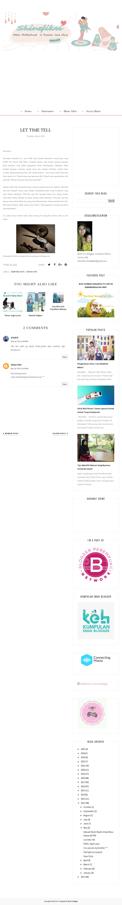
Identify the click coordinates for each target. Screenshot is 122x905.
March (86, 864)
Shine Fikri (16, 364)
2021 (83, 765)
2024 (83, 753)
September (88, 811)
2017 (83, 782)
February (87, 868)
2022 (83, 761)
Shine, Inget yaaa (91, 843)
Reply (65, 357)
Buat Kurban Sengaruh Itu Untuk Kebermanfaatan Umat (96, 286)
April (85, 860)
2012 (83, 803)
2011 (83, 876)
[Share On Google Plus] (60, 264)
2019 (83, 773)
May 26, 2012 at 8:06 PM (19, 341)
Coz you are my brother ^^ (95, 847)
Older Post (59, 433)
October (87, 807)
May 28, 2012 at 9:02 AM (19, 368)
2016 (83, 786)
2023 (83, 757)
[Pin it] (65, 264)
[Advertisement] (61, 73)
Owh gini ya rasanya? (93, 852)
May (85, 827)
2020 (83, 769)
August (86, 815)
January (87, 872)
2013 (83, 798)
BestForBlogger (73, 901)
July (85, 819)
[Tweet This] (49, 264)
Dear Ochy (88, 856)
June (85, 823)
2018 (83, 778)
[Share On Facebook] (54, 264)
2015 (83, 790)
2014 (83, 794)
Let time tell (89, 839)
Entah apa (31, 271)
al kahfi (14, 337)
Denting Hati (18, 271)
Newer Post (12, 433)
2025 (83, 749)
